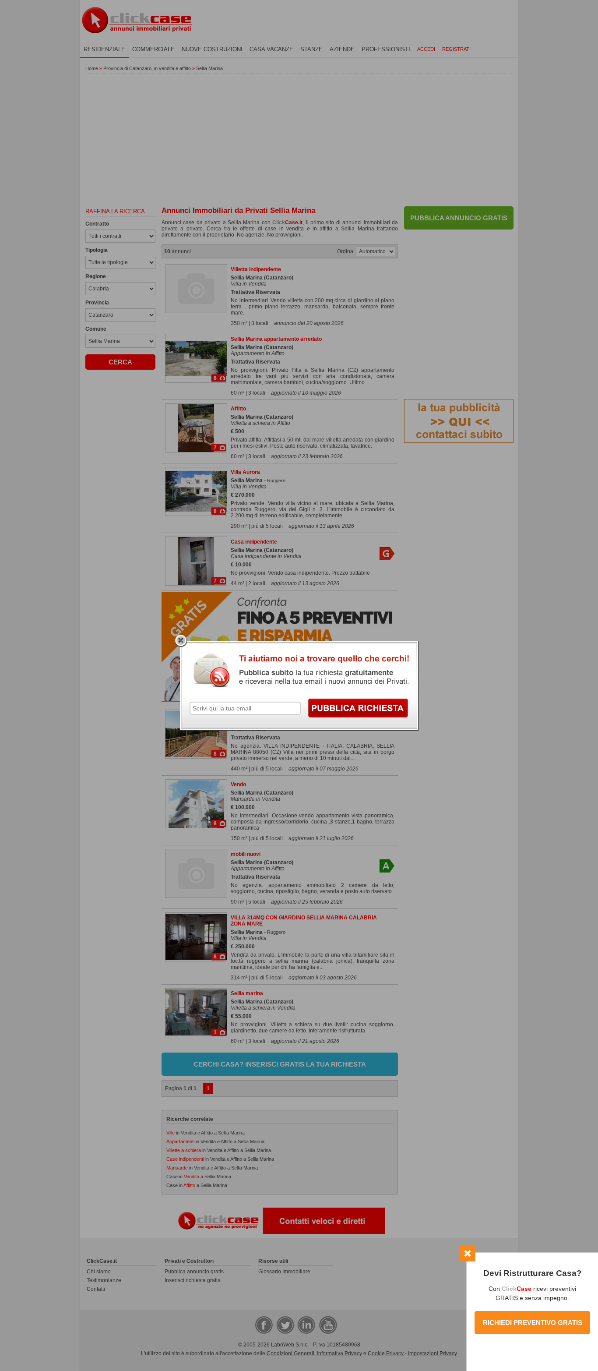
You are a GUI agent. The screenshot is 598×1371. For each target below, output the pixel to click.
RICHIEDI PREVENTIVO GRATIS (532, 1323)
